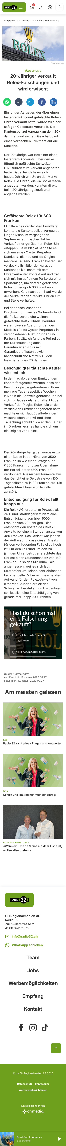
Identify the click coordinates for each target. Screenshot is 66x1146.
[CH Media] (33, 1110)
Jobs (33, 970)
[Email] (30, 102)
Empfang (32, 996)
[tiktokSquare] (45, 1028)
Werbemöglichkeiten (33, 983)
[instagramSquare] (33, 1028)
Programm (9, 20)
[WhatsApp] (7, 102)
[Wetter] (41, 7)
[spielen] (59, 1138)
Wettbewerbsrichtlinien (33, 1090)
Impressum (42, 1083)
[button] (50, 7)
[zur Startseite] (10, 7)
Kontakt (33, 1009)
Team (33, 957)
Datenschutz (24, 1083)
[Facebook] (42, 102)
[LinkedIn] (53, 102)
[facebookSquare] (21, 1028)
